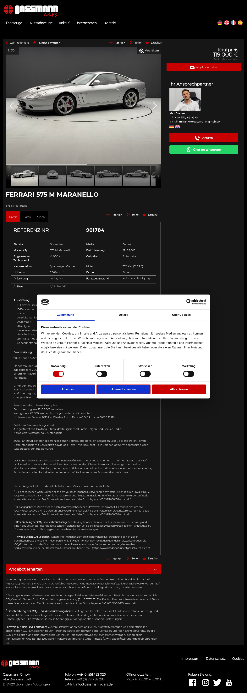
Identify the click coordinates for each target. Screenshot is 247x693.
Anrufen (207, 137)
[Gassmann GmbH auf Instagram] (205, 683)
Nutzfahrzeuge (41, 22)
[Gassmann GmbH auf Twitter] (217, 683)
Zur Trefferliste (19, 42)
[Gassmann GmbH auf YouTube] (229, 683)
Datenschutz (216, 658)
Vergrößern (151, 50)
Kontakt (110, 22)
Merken (120, 42)
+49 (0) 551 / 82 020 (91, 674)
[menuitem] (15, 23)
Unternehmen (86, 22)
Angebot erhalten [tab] (26, 569)
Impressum (190, 658)
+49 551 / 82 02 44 (187, 117)
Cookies (238, 658)
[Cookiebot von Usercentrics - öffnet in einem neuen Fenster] (189, 302)
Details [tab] (123, 314)
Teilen (138, 42)
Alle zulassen (179, 389)
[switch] (101, 374)
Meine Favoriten (49, 42)
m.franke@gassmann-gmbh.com (200, 121)
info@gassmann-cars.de (94, 684)
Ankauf (64, 22)
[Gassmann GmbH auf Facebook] (192, 683)
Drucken (156, 42)
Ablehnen (68, 389)
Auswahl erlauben (123, 389)
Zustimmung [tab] (65, 314)
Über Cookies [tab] (181, 314)
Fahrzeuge (14, 22)
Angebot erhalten (206, 67)
